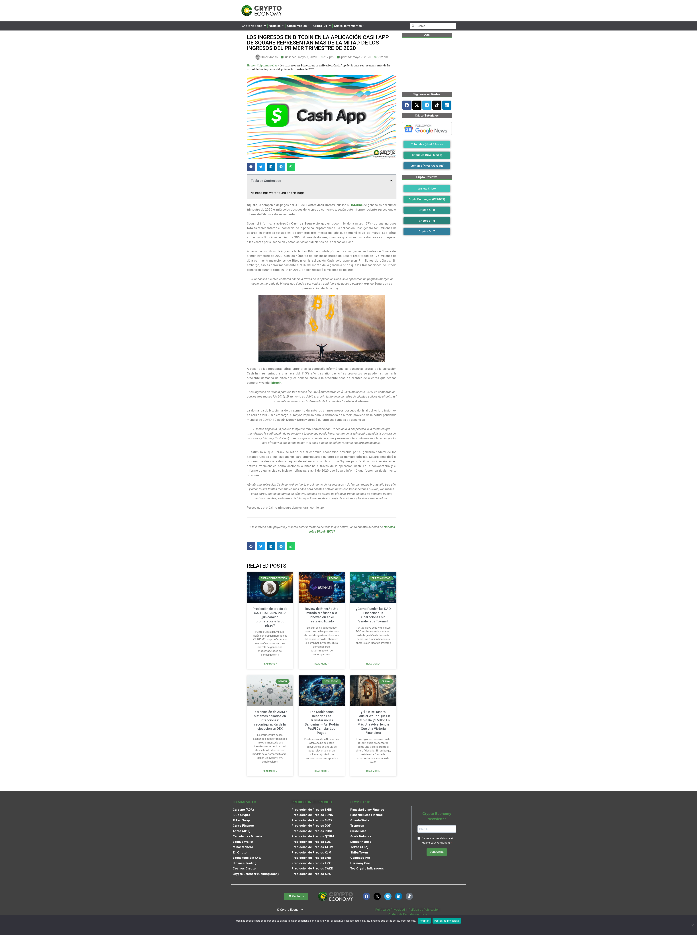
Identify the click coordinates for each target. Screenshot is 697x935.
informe (357, 205)
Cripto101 (320, 26)
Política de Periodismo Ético (407, 914)
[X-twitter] (416, 105)
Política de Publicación (423, 909)
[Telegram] (426, 105)
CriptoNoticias (252, 26)
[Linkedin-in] (398, 896)
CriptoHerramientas (348, 26)
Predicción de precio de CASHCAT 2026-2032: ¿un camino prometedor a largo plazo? (270, 617)
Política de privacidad (446, 920)
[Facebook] (406, 105)
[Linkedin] (446, 105)
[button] (251, 167)
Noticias (275, 26)
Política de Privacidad (390, 909)
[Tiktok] (436, 105)
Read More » (270, 664)
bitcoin (276, 382)
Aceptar (424, 920)
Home (251, 65)
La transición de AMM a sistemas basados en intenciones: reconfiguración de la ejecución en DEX (270, 720)
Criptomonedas (267, 65)
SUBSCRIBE (437, 852)
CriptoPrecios (297, 26)
